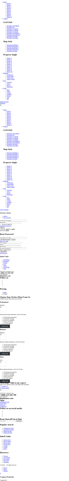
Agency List (10, 78)
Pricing (9, 96)
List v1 (8, 84)
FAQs (5, 449)
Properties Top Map (12, 51)
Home (5, 2)
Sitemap (5, 471)
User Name (3, 243)
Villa (4, 269)
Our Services (6, 444)
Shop (8, 90)
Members (5, 73)
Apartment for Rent (8, 429)
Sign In (5, 216)
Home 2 (9, 5)
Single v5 (9, 64)
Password (2, 222)
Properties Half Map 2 (13, 46)
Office (5, 265)
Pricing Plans (6, 443)
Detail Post (10, 87)
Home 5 (9, 9)
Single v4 (9, 62)
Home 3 (9, 6)
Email (1, 244)
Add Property (3, 253)
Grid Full (9, 82)
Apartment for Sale (8, 428)
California (6, 462)
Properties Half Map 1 (13, 45)
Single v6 (9, 65)
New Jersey (6, 459)
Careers (5, 447)
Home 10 (9, 17)
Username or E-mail (5, 238)
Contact (9, 93)
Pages (4, 88)
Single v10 (9, 71)
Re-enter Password (5, 248)
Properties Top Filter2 (12, 38)
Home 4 (9, 8)
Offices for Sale (7, 431)
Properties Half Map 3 (13, 48)
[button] (4, 386)
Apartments (6, 259)
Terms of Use (7, 440)
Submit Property (4, 102)
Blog (4, 81)
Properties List (10, 27)
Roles (1, 250)
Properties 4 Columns (12, 32)
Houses (5, 262)
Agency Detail (10, 79)
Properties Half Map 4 (13, 49)
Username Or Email (5, 220)
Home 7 (9, 12)
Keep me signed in (7, 224)
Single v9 (9, 70)
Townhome (6, 267)
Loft (4, 264)
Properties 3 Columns (12, 30)
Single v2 (9, 59)
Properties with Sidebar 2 (13, 35)
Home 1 (9, 3)
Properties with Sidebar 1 (13, 33)
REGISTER (3, 251)
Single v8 (9, 68)
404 (8, 99)
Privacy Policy (7, 441)
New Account (7, 217)
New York (6, 460)
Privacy (5, 468)
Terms (5, 469)
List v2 (8, 85)
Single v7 (9, 67)
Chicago (5, 456)
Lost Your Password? (5, 226)
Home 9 (9, 15)
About (8, 91)
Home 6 (9, 11)
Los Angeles (6, 457)
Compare (9, 94)
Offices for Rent (7, 432)
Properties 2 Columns (12, 29)
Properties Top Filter (12, 36)
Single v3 (9, 61)
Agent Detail (10, 76)
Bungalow (6, 261)
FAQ (8, 97)
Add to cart (5, 326)
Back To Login (4, 241)
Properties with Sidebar (13, 26)
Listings (5, 18)
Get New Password (5, 239)
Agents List (10, 74)
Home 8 (9, 14)
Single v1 (9, 58)
